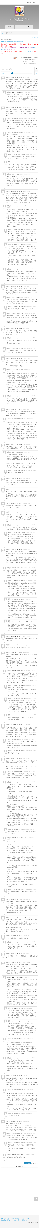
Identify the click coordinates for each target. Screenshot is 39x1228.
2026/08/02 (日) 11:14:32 (19, 1113)
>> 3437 (34, 154)
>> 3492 (34, 889)
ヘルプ (23, 1218)
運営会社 (24, 1220)
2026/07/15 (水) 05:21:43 (19, 154)
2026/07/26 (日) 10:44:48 (16, 636)
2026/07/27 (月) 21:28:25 (19, 750)
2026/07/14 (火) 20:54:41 (17, 92)
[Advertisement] (19, 1193)
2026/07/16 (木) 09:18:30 (17, 269)
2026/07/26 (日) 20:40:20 (16, 652)
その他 (35, 37)
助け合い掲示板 (5, 1220)
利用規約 (3, 1218)
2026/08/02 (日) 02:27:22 (17, 1133)
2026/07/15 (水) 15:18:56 (16, 191)
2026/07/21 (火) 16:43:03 (16, 489)
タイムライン (34, 1163)
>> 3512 (34, 1113)
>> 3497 (33, 941)
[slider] (12, 73)
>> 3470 (34, 532)
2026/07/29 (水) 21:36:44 (16, 935)
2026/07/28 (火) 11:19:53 (19, 715)
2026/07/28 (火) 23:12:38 (16, 758)
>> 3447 (32, 297)
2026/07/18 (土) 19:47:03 (17, 369)
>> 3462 (34, 470)
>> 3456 (33, 369)
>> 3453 (33, 337)
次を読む (20, 1167)
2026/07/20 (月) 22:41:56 (19, 470)
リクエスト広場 (16, 1220)
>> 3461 (33, 452)
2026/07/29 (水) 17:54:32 (16, 899)
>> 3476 (34, 580)
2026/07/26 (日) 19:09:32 (19, 580)
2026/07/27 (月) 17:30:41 (17, 739)
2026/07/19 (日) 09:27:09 (17, 418)
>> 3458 (8, 420)
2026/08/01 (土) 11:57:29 (17, 1058)
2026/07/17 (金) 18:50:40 (17, 313)
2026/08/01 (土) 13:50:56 (16, 1075)
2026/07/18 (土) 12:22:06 (17, 348)
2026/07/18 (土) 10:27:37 (17, 338)
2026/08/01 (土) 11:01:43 (19, 1008)
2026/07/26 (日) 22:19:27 (19, 599)
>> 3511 (8, 1091)
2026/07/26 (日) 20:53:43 (17, 670)
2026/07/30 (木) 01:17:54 (19, 829)
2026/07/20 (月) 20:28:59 (16, 444)
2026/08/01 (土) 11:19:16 (17, 1038)
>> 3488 (33, 771)
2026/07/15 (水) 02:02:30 (17, 118)
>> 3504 (32, 977)
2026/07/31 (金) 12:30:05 (17, 977)
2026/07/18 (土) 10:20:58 (16, 328)
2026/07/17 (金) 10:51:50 (17, 174)
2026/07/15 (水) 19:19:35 (19, 244)
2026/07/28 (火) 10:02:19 (19, 698)
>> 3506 (34, 1008)
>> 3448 (34, 306)
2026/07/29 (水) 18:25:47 (17, 917)
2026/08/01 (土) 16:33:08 (17, 1089)
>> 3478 (33, 670)
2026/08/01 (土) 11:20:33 (19, 1021)
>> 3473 (33, 567)
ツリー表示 (27, 1163)
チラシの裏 (28, 51)
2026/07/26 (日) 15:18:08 (17, 568)
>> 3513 (33, 1133)
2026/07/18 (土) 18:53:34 (16, 358)
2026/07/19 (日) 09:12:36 (16, 409)
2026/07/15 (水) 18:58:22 (19, 229)
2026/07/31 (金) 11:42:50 (16, 962)
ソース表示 (29, 64)
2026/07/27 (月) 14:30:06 (19, 685)
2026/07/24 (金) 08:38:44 (16, 549)
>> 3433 (33, 118)
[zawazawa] (8, 2)
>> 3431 (33, 92)
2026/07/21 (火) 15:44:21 (16, 478)
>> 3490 (34, 829)
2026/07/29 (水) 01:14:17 (17, 771)
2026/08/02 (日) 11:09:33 (19, 1142)
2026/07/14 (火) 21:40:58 (16, 107)
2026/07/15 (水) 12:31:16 (19, 162)
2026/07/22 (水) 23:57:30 (16, 512)
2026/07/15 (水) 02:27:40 (17, 132)
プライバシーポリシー (14, 1218)
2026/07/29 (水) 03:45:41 (19, 621)
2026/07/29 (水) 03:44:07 (17, 782)
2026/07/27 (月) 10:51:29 (16, 724)
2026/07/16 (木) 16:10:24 (16, 286)
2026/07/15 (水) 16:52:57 (17, 206)
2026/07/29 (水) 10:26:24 (17, 837)
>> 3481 (32, 739)
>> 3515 (34, 1142)
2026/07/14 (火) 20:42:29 (16, 77)
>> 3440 (8, 207)
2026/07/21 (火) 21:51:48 (16, 503)
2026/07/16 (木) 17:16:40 (17, 297)
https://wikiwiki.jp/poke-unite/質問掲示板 (12, 41)
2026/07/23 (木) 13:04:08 (19, 532)
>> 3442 (34, 229)
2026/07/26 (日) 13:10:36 (16, 645)
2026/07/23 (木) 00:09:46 (17, 525)
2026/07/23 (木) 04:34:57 (17, 396)
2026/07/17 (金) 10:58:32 (19, 306)
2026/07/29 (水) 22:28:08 (17, 942)
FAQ (28, 1218)
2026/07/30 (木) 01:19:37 (19, 889)
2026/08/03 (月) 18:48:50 (17, 1154)
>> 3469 (33, 524)
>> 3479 (34, 685)
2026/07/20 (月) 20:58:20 (17, 452)
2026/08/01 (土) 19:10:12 (16, 1121)
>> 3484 (34, 750)
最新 (3, 73)
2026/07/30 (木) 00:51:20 (16, 953)
